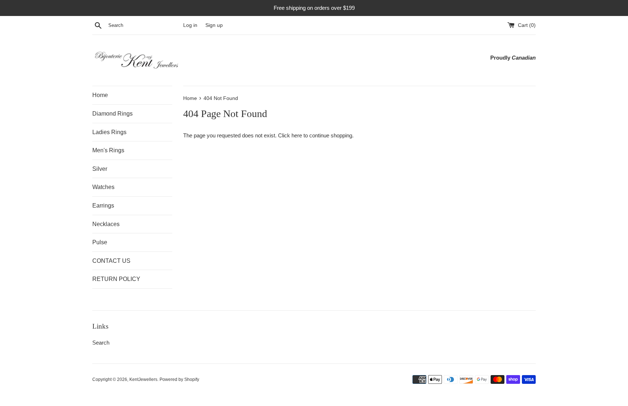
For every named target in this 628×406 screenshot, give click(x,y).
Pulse (99, 242)
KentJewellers (143, 379)
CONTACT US (111, 261)
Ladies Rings (109, 132)
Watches (103, 187)
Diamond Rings (112, 113)
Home (100, 95)
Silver (99, 169)
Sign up (214, 25)
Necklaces (106, 224)
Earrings (103, 205)
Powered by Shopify (179, 379)
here (296, 135)
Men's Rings (108, 150)
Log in (190, 25)
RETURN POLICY (116, 279)
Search (100, 342)
